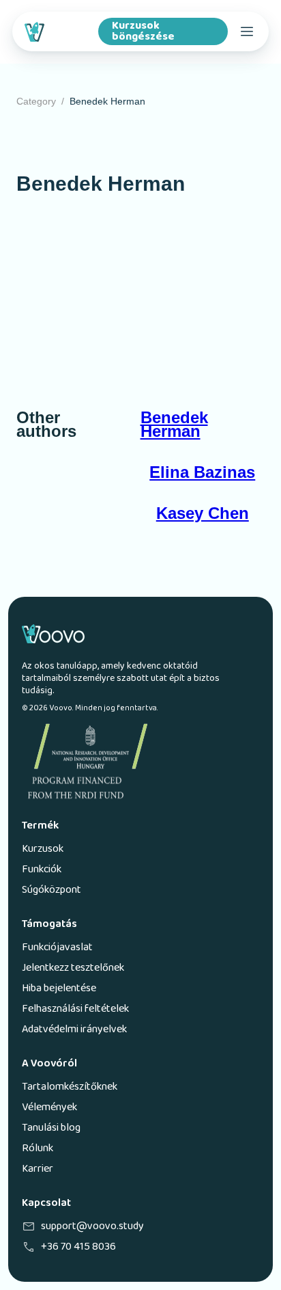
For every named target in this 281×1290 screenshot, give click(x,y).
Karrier (37, 1169)
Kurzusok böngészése (143, 31)
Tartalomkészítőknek (69, 1086)
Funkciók (41, 869)
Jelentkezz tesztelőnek (73, 968)
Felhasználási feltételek (75, 1009)
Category (36, 101)
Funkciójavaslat (57, 947)
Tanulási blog (51, 1128)
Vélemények (49, 1107)
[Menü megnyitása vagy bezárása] (247, 31)
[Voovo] (57, 31)
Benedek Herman (107, 101)
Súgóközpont (51, 890)
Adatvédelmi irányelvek (74, 1029)
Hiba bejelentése (59, 988)
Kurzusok (42, 849)
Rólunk (37, 1148)
